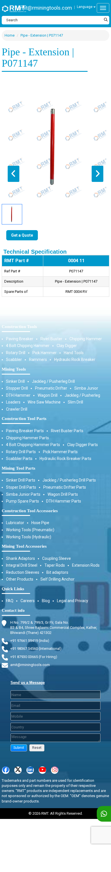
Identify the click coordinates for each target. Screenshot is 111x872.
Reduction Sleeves (22, 572)
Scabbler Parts (19, 458)
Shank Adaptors (20, 558)
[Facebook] (5, 770)
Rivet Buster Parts (67, 430)
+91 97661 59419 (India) (29, 640)
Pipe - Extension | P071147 (41, 35)
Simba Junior (86, 388)
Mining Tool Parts (18, 468)
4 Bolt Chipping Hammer (28, 345)
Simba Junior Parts (23, 494)
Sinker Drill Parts (20, 480)
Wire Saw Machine (44, 402)
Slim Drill (75, 402)
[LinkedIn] (30, 770)
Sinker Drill (15, 381)
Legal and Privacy (72, 600)
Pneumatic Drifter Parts (64, 487)
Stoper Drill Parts (21, 487)
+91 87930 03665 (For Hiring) (33, 657)
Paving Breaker (19, 339)
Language (85, 7)
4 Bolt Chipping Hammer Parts (33, 444)
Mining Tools (14, 369)
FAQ (9, 600)
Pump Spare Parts (22, 501)
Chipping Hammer (85, 339)
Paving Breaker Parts (25, 430)
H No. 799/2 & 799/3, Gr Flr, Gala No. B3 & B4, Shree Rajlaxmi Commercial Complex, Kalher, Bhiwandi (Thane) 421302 (53, 627)
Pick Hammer (44, 352)
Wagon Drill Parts (63, 494)
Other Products (19, 579)
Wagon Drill (47, 395)
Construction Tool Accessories (30, 511)
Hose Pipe (40, 522)
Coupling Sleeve (56, 558)
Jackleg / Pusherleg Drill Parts (69, 480)
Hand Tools (74, 352)
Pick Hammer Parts (60, 451)
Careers (27, 600)
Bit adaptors (57, 572)
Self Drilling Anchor (57, 579)
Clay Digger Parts (82, 444)
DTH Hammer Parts (63, 501)
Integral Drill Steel (21, 565)
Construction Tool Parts (24, 418)
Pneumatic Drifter (51, 388)
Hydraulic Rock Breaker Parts (65, 458)
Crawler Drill (16, 409)
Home (10, 35)
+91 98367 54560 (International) (35, 648)
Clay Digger (67, 345)
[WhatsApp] (104, 814)
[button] (19, 747)
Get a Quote (22, 235)
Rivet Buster (51, 339)
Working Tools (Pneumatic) (30, 530)
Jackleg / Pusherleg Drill (53, 381)
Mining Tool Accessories (24, 546)
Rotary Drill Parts (21, 451)
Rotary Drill (15, 352)
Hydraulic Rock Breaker (74, 359)
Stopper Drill (17, 388)
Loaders (13, 402)
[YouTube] (42, 770)
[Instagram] (54, 770)
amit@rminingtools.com (45, 8)
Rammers (38, 359)
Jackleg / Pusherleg (82, 395)
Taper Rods (54, 565)
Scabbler (14, 359)
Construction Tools (19, 326)
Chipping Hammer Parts (27, 438)
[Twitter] (18, 770)
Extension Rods (86, 565)
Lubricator (15, 522)
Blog (46, 600)
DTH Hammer (18, 395)
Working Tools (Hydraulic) (28, 537)
